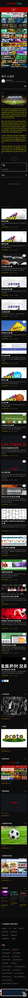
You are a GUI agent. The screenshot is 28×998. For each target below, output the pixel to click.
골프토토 (4, 244)
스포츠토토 (10, 116)
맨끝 (7, 681)
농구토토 (4, 403)
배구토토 (4, 221)
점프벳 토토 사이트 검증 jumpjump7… (23, 899)
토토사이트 (5, 759)
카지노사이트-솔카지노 (19, 973)
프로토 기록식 (4, 748)
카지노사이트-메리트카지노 (19, 976)
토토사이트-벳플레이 (6, 953)
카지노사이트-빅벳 (16, 970)
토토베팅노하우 (6, 267)
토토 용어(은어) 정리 (7, 670)
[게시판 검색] (25, 206)
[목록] (25, 86)
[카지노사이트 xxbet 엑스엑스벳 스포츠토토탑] (12, 992)
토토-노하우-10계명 (7, 548)
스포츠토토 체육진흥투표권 (7, 716)
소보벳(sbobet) (5, 878)
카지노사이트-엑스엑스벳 (7, 973)
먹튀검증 (5, 888)
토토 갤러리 (5, 356)
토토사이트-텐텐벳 (16, 953)
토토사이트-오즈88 (16, 956)
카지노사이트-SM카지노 (7, 976)
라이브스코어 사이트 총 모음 (9, 497)
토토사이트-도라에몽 (6, 959)
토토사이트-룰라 (5, 963)
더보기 (25, 694)
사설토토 (3, 845)
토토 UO (4, 380)
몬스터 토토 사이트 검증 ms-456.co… (14, 898)
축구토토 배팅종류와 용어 (9, 448)
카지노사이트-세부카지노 (7, 966)
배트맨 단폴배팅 (5, 813)
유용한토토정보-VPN (7, 645)
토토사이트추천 (6, 289)
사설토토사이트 (7, 823)
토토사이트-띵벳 (15, 949)
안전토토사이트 (6, 333)
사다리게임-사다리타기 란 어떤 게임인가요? (13, 522)
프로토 (4, 726)
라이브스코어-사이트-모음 (9, 596)
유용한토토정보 (6, 572)
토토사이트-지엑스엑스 (17, 959)
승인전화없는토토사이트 (7, 781)
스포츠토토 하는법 (6, 425)
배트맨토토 (5, 791)
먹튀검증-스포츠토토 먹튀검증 (10, 621)
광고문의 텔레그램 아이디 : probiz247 (9, 983)
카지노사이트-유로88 (6, 970)
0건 (8, 81)
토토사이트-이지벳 (5, 956)
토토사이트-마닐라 (5, 949)
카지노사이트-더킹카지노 (7, 980)
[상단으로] (25, 995)
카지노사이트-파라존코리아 (19, 966)
